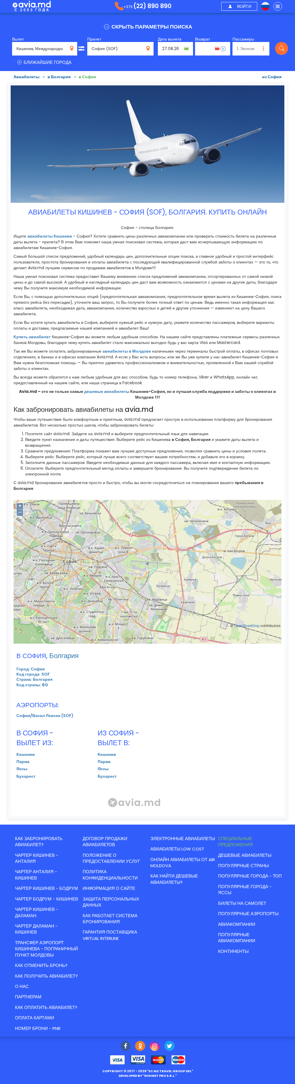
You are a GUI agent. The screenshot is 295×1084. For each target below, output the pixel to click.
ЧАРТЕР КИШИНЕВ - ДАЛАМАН (36, 912)
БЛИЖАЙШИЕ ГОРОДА (46, 62)
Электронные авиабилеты (182, 839)
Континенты (233, 951)
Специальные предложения (235, 842)
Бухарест (25, 776)
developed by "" (148, 1075)
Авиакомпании (236, 924)
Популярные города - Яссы (245, 890)
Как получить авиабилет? (46, 976)
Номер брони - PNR (37, 1028)
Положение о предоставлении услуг (111, 858)
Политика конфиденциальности (110, 875)
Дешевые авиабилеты (244, 855)
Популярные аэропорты (248, 914)
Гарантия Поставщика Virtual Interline (110, 935)
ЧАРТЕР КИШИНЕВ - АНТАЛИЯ (36, 858)
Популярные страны (243, 866)
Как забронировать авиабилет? (39, 842)
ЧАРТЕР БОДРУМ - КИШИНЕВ (46, 899)
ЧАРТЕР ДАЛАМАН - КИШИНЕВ (36, 929)
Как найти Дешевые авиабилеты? (174, 879)
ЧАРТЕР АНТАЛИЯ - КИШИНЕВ (36, 875)
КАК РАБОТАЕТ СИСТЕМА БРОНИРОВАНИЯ (110, 919)
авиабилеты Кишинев (49, 236)
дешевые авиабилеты (106, 391)
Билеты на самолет (242, 903)
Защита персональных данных (111, 902)
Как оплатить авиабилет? (46, 1007)
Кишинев (25, 754)
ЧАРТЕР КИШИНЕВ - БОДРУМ (46, 888)
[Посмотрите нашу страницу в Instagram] (155, 1046)
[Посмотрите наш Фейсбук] (125, 1046)
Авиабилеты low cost (177, 849)
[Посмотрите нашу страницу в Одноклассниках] (140, 1046)
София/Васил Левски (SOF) (44, 715)
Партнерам (28, 997)
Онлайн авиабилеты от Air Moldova (182, 863)
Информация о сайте (109, 888)
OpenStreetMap (247, 626)
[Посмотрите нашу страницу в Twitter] (169, 1046)
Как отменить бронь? (41, 965)
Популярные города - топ (250, 876)
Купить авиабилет (32, 337)
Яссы (21, 769)
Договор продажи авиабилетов (105, 842)
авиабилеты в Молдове (127, 351)
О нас (22, 986)
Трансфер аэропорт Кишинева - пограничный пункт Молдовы (46, 949)
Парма (22, 761)
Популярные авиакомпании (236, 938)
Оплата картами (34, 1018)
